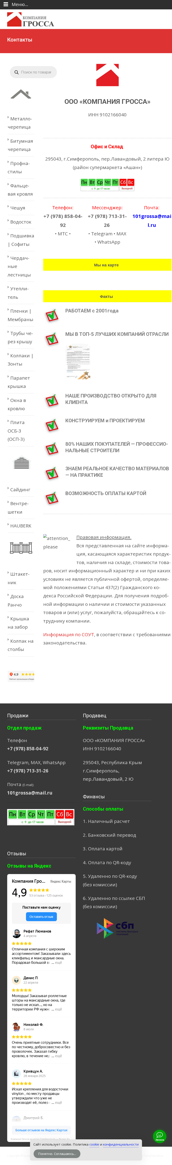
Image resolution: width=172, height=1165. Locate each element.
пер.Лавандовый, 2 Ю (108, 779)
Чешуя (17, 208)
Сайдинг (20, 489)
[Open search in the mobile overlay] (33, 72)
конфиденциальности (121, 1144)
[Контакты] (107, 75)
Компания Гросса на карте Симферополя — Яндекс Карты (42, 1139)
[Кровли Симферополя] (27, 18)
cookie (94, 1144)
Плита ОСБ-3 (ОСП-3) (16, 430)
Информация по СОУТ (68, 634)
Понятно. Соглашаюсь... (57, 1153)
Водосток (20, 222)
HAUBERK (20, 526)
